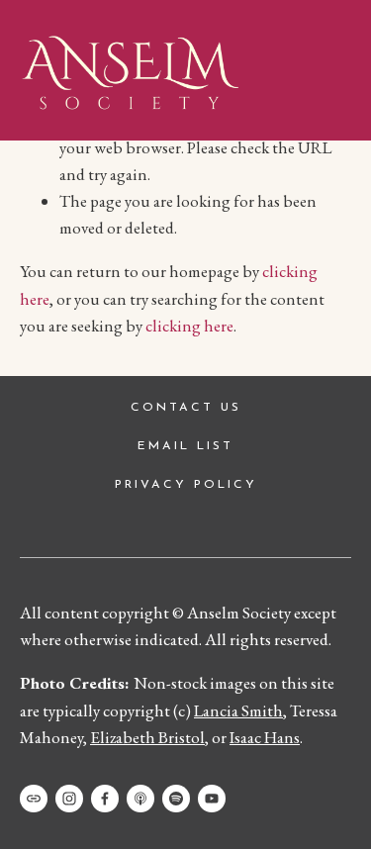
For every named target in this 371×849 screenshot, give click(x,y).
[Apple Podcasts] (140, 798)
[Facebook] (105, 798)
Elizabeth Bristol (147, 737)
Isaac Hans (265, 737)
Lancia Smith (238, 710)
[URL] (33, 798)
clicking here (189, 325)
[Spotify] (176, 798)
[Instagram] (69, 798)
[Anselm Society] (212, 798)
